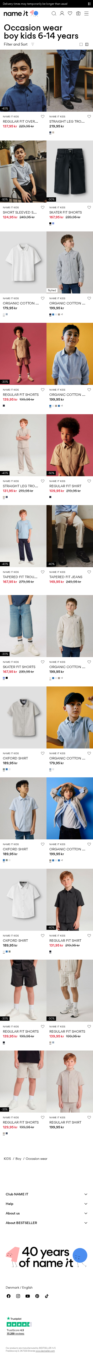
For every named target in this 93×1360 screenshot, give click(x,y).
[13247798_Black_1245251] (50, 223)
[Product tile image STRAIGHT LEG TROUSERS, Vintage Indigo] (69, 81)
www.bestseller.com (45, 1351)
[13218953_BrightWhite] (10, 769)
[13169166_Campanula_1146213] (59, 405)
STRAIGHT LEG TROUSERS (70, 121)
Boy (18, 1159)
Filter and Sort (15, 44)
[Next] (4, 85)
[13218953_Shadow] (4, 769)
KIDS (7, 1159)
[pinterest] (37, 1296)
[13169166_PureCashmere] (59, 314)
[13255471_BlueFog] (7, 314)
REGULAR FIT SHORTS (21, 394)
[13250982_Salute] (4, 405)
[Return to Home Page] (21, 13)
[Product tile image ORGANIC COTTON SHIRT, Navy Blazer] (69, 262)
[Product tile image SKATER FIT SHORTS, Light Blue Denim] (23, 626)
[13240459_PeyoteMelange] (53, 132)
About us (13, 1213)
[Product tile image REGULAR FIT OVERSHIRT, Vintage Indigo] (23, 81)
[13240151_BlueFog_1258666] (53, 1042)
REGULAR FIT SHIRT (65, 486)
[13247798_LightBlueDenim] (53, 223)
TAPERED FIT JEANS (65, 577)
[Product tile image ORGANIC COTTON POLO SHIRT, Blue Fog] (69, 717)
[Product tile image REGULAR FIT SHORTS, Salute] (23, 991)
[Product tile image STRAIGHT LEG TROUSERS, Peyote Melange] (23, 445)
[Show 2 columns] (86, 44)
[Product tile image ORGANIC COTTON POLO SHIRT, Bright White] (23, 262)
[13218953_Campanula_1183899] (7, 769)
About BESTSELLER (21, 1223)
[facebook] (8, 1296)
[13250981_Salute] (50, 497)
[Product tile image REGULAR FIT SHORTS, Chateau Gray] (69, 991)
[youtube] (28, 1296)
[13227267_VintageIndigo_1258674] (7, 1133)
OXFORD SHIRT (15, 758)
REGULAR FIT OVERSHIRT (23, 121)
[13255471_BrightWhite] (4, 314)
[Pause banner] (89, 4)
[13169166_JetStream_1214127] (50, 678)
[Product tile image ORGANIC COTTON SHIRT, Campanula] (69, 354)
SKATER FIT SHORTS (65, 212)
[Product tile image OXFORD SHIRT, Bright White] (23, 900)
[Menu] (86, 13)
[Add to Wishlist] (43, 116)
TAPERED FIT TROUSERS (22, 577)
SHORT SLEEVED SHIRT (22, 212)
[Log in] (62, 13)
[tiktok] (47, 1296)
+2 (62, 314)
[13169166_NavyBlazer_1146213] (50, 314)
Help (9, 1204)
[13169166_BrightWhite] (56, 314)
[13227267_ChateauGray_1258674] (4, 1133)
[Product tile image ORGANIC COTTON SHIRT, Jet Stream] (69, 626)
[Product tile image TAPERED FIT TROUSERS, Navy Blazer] (23, 536)
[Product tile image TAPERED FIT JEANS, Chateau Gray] (69, 536)
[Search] (54, 13)
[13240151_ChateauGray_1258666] (50, 1042)
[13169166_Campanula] (53, 314)
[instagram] (18, 1296)
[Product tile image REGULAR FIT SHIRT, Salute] (69, 900)
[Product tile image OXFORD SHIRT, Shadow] (23, 717)
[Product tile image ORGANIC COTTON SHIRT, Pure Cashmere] (69, 808)
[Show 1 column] (81, 44)
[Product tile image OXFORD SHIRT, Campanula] (23, 808)
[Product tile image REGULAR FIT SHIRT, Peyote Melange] (69, 1082)
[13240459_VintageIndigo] (50, 132)
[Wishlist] (70, 13)
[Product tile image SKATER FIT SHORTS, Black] (69, 172)
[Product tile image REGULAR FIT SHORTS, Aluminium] (23, 354)
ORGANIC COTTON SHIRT (70, 303)
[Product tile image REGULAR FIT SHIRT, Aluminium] (69, 445)
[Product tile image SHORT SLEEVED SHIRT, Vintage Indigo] (23, 172)
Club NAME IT (17, 1194)
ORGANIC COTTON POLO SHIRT (29, 303)
